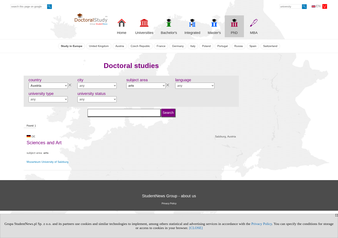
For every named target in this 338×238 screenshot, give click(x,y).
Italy (192, 46)
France (161, 46)
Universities (144, 33)
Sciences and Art (44, 142)
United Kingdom (99, 46)
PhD (234, 33)
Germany (178, 46)
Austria (119, 46)
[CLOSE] (196, 228)
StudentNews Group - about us (169, 196)
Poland (206, 46)
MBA (254, 33)
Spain (252, 46)
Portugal (222, 46)
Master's (214, 33)
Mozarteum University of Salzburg (47, 161)
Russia (238, 46)
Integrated (192, 33)
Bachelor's (169, 33)
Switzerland (270, 46)
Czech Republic (140, 46)
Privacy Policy (261, 224)
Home (121, 33)
